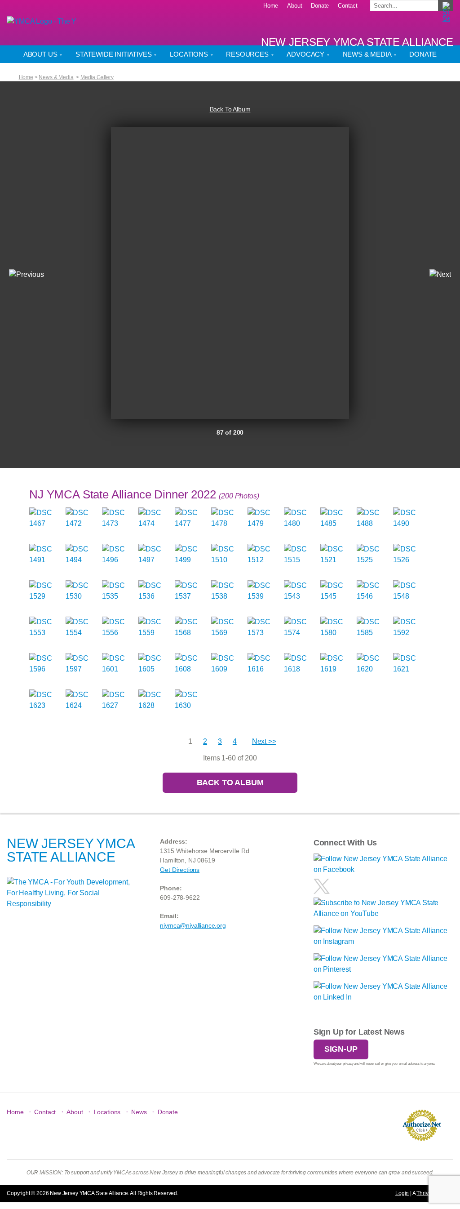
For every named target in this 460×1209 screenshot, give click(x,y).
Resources (248, 54)
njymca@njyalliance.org (193, 925)
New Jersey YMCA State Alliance (357, 42)
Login (402, 1193)
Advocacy (306, 54)
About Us (41, 54)
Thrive (423, 1193)
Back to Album (230, 782)
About (294, 5)
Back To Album (230, 109)
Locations (189, 54)
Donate (320, 5)
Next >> (264, 741)
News (138, 1112)
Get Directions (179, 869)
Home (270, 5)
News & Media (368, 54)
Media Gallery (97, 77)
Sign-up (341, 1049)
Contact (348, 5)
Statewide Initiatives (114, 54)
